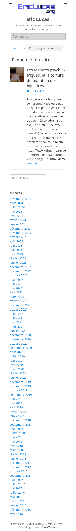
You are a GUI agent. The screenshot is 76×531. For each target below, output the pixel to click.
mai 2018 (16, 441)
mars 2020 (17, 369)
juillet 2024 (17, 207)
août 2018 (16, 429)
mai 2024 (16, 211)
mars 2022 (17, 297)
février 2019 (18, 412)
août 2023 (16, 241)
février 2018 (18, 454)
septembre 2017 (21, 475)
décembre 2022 (20, 267)
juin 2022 (16, 284)
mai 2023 (16, 250)
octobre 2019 (18, 390)
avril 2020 (16, 365)
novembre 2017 (20, 467)
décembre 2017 (20, 463)
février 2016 (18, 501)
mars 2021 (17, 326)
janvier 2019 (18, 416)
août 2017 (16, 480)
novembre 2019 (20, 386)
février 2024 (18, 220)
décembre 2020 (20, 335)
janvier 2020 (18, 377)
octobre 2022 (18, 275)
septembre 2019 (21, 395)
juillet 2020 (17, 356)
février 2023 (18, 258)
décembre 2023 (20, 228)
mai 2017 (16, 488)
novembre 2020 (20, 339)
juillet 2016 (17, 492)
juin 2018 (16, 437)
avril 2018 (16, 446)
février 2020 (18, 373)
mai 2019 (16, 403)
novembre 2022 (20, 271)
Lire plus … (34, 163)
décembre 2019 (20, 382)
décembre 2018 (20, 420)
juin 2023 (16, 245)
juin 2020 (16, 360)
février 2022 (18, 301)
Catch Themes (49, 527)
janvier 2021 (18, 331)
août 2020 (16, 352)
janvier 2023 (18, 262)
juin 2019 (16, 399)
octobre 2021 (18, 309)
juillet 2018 (17, 433)
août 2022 (16, 280)
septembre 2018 (21, 424)
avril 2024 (16, 216)
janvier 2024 (18, 224)
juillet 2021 (17, 314)
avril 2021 (16, 322)
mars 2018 (17, 450)
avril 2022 (16, 292)
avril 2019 (16, 407)
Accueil (19, 48)
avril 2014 (16, 514)
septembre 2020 (21, 348)
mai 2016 (16, 497)
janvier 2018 (18, 458)
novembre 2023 (20, 233)
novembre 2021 (20, 305)
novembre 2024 (20, 199)
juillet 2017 (17, 484)
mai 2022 (16, 288)
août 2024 (16, 203)
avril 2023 (16, 254)
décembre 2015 (20, 510)
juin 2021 (16, 318)
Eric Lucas (37, 19)
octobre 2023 (18, 237)
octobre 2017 (18, 471)
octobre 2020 (18, 343)
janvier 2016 (18, 505)
